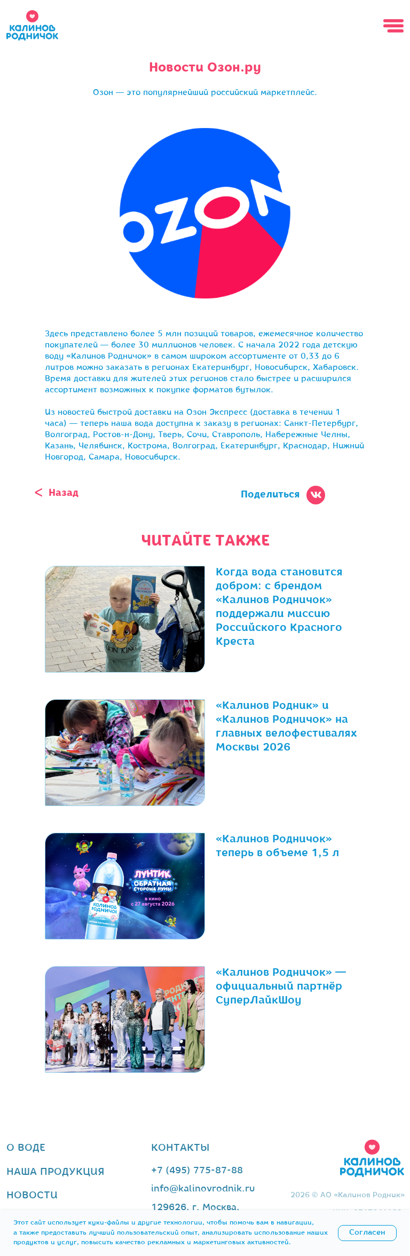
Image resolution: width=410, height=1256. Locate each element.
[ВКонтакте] (197, 519)
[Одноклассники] (213, 519)
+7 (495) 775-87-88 (197, 1171)
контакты (180, 1148)
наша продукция (55, 1172)
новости (32, 1195)
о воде (25, 1148)
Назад (63, 493)
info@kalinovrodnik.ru (203, 1189)
